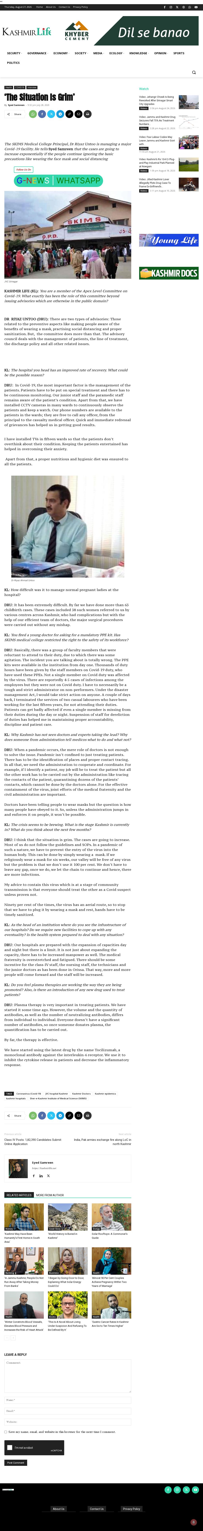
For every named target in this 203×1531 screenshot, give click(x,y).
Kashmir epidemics (105, 1093)
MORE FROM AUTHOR (50, 1195)
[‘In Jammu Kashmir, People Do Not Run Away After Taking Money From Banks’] (24, 1261)
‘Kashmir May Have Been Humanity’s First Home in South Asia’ (22, 1237)
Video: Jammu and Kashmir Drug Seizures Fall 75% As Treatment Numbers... (157, 121)
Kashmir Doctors (81, 1093)
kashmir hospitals (16, 1098)
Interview (32, 87)
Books (52, 1316)
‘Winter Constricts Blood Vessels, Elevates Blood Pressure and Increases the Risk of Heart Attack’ (24, 1325)
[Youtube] (196, 7)
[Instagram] (171, 7)
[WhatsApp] (189, 7)
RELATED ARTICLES (19, 1195)
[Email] (78, 114)
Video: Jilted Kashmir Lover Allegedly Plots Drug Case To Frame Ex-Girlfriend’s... (155, 183)
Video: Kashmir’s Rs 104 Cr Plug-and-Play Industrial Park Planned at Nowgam (157, 163)
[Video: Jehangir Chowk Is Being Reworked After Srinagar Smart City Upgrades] (189, 102)
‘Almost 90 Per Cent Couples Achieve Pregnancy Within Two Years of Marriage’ (109, 1281)
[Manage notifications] (194, 1522)
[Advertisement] (67, 131)
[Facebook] (164, 7)
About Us (58, 1509)
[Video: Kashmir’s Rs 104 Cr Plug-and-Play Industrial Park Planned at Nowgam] (189, 164)
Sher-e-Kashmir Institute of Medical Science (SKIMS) (58, 1098)
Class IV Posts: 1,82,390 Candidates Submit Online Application (32, 1142)
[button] (194, 72)
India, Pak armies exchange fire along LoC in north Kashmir (102, 1142)
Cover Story (54, 1228)
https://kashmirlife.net (44, 1168)
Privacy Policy (131, 1509)
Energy (96, 1228)
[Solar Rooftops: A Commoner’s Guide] (111, 1217)
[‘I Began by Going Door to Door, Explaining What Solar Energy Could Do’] (67, 1261)
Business (54, 1273)
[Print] (88, 114)
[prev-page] (6, 1337)
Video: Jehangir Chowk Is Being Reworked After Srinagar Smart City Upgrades (156, 100)
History (9, 1228)
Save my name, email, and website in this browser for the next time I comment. (62, 1431)
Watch (144, 89)
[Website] (183, 7)
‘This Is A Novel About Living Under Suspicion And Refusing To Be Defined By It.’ (67, 1325)
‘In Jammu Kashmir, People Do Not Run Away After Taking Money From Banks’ (24, 1281)
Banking (10, 1273)
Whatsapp (78, 180)
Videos (143, 108)
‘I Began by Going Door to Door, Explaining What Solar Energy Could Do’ (66, 1281)
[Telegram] (60, 114)
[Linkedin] (42, 1176)
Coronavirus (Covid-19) (28, 1093)
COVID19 (19, 87)
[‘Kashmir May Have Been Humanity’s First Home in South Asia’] (24, 1217)
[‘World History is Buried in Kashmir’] (67, 1217)
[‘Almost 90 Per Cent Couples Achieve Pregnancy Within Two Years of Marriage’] (111, 1261)
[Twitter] (177, 7)
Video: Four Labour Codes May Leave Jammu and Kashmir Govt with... (157, 141)
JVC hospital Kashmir (56, 1093)
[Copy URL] (69, 114)
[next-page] (13, 1337)
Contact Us (97, 1509)
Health (9, 87)
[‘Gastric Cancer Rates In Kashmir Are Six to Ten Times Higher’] (111, 1305)
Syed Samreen (16, 105)
